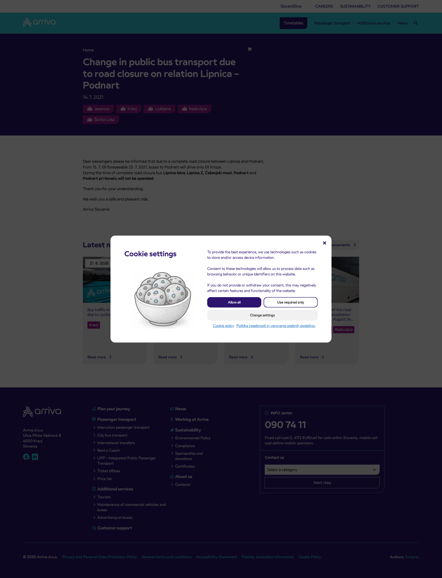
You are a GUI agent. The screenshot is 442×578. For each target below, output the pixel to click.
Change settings (262, 315)
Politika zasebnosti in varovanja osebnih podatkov (275, 325)
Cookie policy (223, 325)
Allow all (234, 302)
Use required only (290, 302)
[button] (324, 242)
